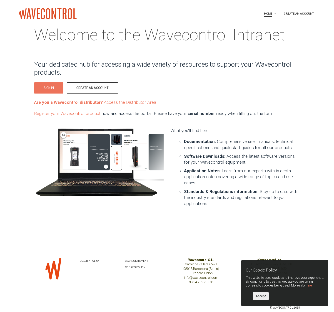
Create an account (92, 88)
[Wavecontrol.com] (48, 13)
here (309, 285)
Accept (261, 296)
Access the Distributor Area (95, 102)
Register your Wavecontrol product (67, 113)
